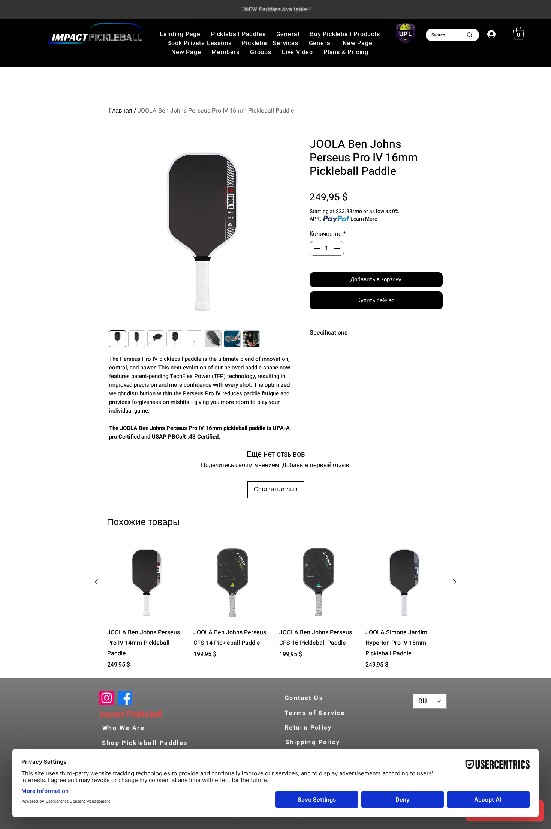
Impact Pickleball (131, 714)
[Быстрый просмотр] (146, 582)
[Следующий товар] (454, 581)
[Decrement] (316, 248)
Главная (120, 110)
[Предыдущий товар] (96, 581)
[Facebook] (125, 698)
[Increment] (337, 248)
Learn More (363, 219)
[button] (344, 34)
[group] (275, 606)
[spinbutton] (326, 248)
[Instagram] (106, 698)
